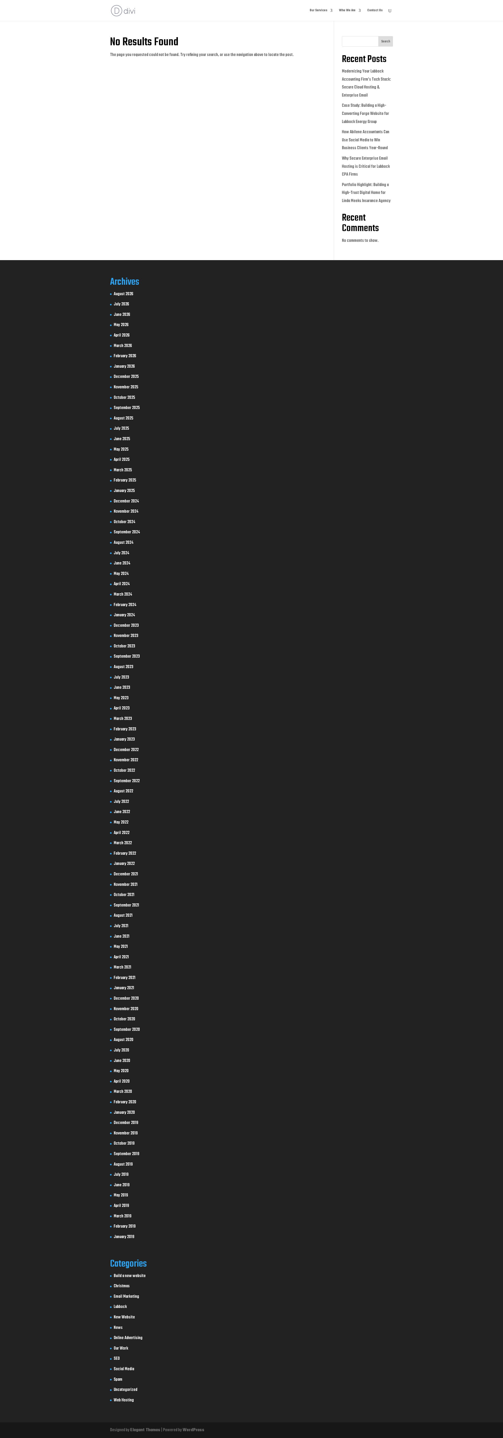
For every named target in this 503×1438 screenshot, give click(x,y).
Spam (118, 1379)
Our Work (121, 1348)
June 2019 (122, 1185)
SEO (117, 1358)
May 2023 (121, 698)
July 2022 (121, 801)
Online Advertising (128, 1338)
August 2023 (123, 667)
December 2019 (126, 1123)
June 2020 (122, 1060)
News (118, 1327)
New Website (124, 1317)
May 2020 (121, 1071)
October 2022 (124, 770)
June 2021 (121, 936)
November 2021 (126, 884)
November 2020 (126, 1009)
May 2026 (121, 325)
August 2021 (123, 915)
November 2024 (126, 511)
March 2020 (123, 1091)
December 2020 (126, 998)
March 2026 (123, 346)
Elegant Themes (145, 1430)
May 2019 (121, 1195)
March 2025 (123, 470)
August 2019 (123, 1164)
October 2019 (124, 1143)
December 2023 (126, 625)
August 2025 (123, 418)
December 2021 (126, 874)
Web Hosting (124, 1400)
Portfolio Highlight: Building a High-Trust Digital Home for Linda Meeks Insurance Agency (366, 193)
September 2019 (126, 1154)
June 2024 (122, 563)
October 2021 (124, 895)
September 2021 (126, 905)
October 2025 (124, 397)
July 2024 (121, 553)
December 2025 (126, 376)
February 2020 (125, 1102)
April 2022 (121, 833)
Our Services (318, 11)
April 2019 (121, 1205)
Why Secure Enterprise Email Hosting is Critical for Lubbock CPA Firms (366, 166)
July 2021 (121, 926)
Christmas (122, 1286)
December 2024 (126, 501)
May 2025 (121, 449)
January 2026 (124, 366)
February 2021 (124, 978)
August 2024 (123, 542)
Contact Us (374, 11)
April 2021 (121, 957)
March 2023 (123, 718)
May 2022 (121, 822)
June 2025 (122, 439)
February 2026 (125, 356)
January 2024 (124, 615)
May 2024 (121, 573)
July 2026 (121, 304)
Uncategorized (125, 1389)
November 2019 (126, 1133)
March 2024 (123, 594)
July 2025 (121, 428)
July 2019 (121, 1174)
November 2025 (126, 387)
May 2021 (121, 946)
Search (385, 41)
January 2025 (124, 491)
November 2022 (126, 760)
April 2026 (122, 335)
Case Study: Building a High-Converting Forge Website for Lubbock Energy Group (365, 113)
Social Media (124, 1369)
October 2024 (124, 522)
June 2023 (122, 687)
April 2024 (122, 584)
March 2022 (123, 843)
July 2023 (121, 677)
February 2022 (125, 853)
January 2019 (124, 1237)
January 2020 (124, 1112)
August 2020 (123, 1040)
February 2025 (125, 480)
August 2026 (123, 294)
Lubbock (120, 1306)
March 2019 (123, 1216)
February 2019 (125, 1226)
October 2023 (124, 646)
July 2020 (121, 1050)
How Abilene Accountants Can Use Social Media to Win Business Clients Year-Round (365, 140)
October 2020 (124, 1019)
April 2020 (122, 1081)
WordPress (193, 1430)
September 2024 (127, 532)
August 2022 (123, 791)
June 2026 (122, 314)
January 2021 (124, 988)
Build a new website (130, 1276)
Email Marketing (126, 1296)
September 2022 (127, 781)
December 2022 (126, 750)
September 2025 (127, 408)
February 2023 (125, 729)
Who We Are (347, 11)
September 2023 (127, 656)
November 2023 (126, 636)
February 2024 (125, 605)
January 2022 (124, 863)
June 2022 (122, 812)
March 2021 (122, 967)
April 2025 (122, 459)
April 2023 (122, 708)
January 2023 (124, 739)
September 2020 (127, 1029)
